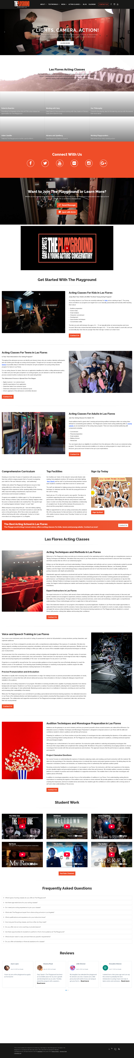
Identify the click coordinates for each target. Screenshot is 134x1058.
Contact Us (103, 4)
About (42, 4)
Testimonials (53, 4)
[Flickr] (111, 1049)
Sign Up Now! (98, 512)
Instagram (115, 4)
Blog (85, 4)
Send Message (69, 205)
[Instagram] (114, 1049)
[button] (66, 990)
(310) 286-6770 (69, 212)
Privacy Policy (55, 1051)
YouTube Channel (67, 873)
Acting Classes (74, 4)
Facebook (112, 4)
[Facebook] (107, 1049)
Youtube (118, 4)
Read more (41, 983)
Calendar (92, 4)
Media (63, 4)
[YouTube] (118, 1049)
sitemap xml (18, 1053)
